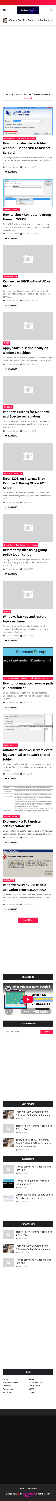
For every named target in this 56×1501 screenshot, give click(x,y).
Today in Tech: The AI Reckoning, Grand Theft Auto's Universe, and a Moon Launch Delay (33, 1143)
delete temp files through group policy (20, 545)
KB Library (7, 1392)
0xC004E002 (9, 880)
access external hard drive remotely (19, 138)
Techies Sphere (12, 167)
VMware (32, 1379)
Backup (7, 612)
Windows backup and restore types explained (24, 619)
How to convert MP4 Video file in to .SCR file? (33, 1168)
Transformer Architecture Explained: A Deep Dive (34, 1127)
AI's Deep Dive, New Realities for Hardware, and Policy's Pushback (29, 20)
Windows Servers (11, 210)
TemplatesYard (29, 1494)
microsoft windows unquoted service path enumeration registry (27, 678)
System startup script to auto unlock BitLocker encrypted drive (34, 1196)
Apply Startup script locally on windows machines (25, 350)
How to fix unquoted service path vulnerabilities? (28, 685)
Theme (28, 1496)
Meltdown (8, 407)
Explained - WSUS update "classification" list (22, 823)
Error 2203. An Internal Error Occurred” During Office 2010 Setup (24, 483)
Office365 (7, 1386)
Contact (32, 1392)
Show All (28, 98)
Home (5, 1379)
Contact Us (32, 1489)
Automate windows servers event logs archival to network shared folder (28, 754)
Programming (9, 1389)
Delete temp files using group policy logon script (25, 552)
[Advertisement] (28, 57)
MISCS (6, 343)
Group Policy (34, 1386)
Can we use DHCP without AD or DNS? (26, 283)
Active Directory (10, 276)
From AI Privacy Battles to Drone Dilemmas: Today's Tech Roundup (33, 1113)
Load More (28, 920)
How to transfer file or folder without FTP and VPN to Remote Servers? (27, 148)
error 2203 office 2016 (13, 474)
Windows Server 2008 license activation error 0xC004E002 (24, 887)
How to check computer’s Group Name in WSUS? (27, 217)
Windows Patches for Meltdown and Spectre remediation (26, 414)
